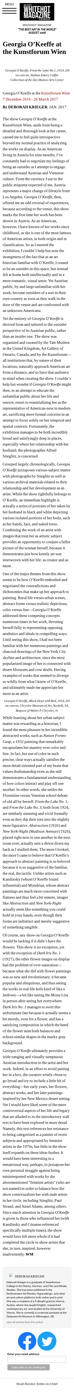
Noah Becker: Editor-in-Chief (37, 1384)
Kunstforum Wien (55, 93)
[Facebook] (27, 1340)
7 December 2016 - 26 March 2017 (30, 99)
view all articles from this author (24, 1322)
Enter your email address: (23, 1354)
